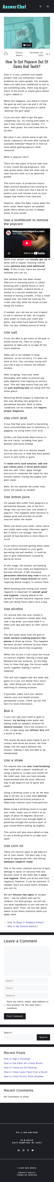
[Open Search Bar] (40, 6)
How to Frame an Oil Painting (20, 1067)
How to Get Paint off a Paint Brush (23, 1063)
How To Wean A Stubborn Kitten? (25, 922)
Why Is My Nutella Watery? (22, 926)
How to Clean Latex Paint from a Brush (25, 1072)
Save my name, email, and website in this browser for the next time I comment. (27, 1004)
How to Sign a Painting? (17, 1059)
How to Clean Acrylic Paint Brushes (24, 1076)
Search (8, 1032)
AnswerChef (14, 6)
